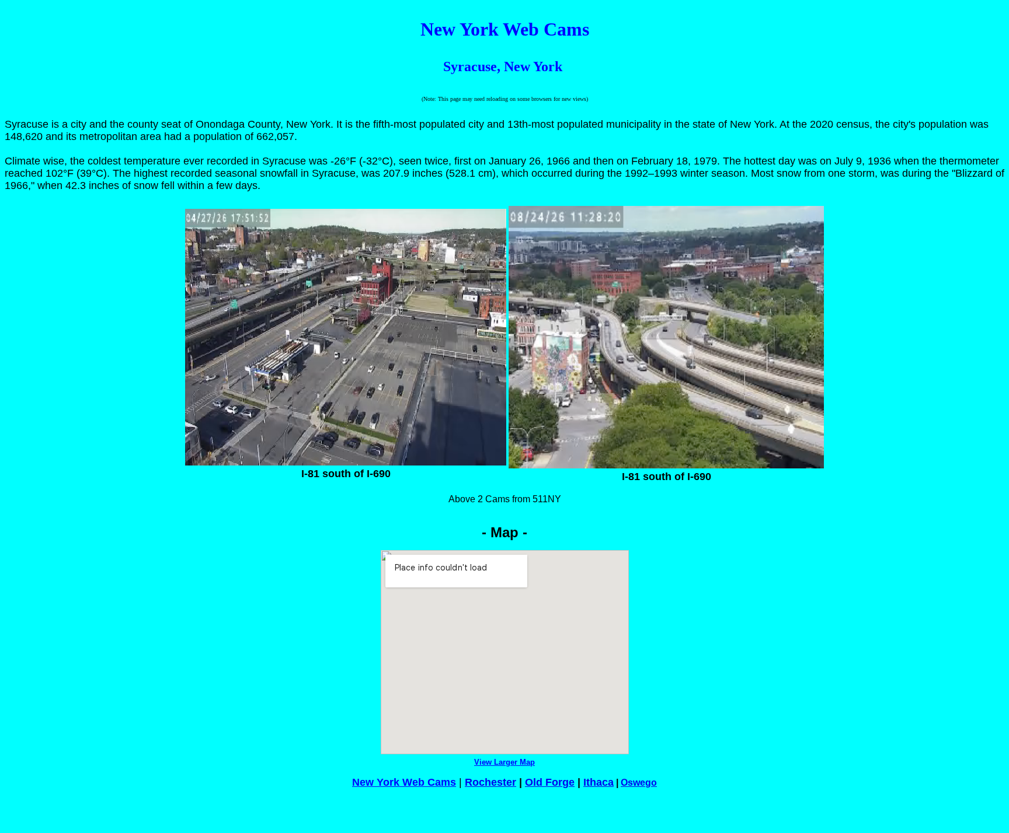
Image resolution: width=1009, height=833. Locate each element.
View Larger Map (504, 762)
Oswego (639, 783)
